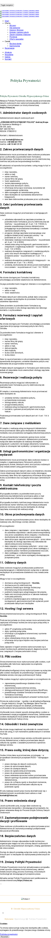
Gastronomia (14, 46)
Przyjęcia (13, 37)
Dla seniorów (14, 28)
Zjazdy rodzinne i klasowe (20, 34)
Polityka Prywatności (37, 919)
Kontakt (8, 59)
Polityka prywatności (9, 934)
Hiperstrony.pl (20, 919)
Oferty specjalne (16, 39)
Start (7, 21)
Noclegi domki (15, 44)
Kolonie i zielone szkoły (19, 32)
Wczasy (12, 25)
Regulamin (9, 55)
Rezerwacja (9, 48)
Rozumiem (4, 937)
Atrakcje (8, 52)
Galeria (7, 57)
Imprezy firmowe (16, 30)
